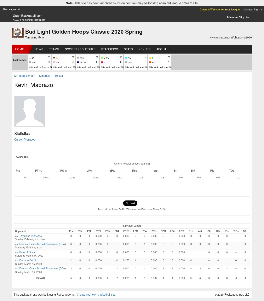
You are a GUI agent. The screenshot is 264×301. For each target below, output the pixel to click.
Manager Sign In (253, 9)
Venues (145, 49)
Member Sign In (238, 17)
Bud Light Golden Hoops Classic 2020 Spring (83, 31)
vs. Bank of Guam (25, 252)
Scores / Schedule (80, 49)
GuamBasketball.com (27, 16)
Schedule (44, 76)
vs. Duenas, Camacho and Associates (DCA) (40, 244)
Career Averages (24, 139)
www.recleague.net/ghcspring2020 (231, 37)
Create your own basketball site (96, 294)
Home (19, 49)
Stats (128, 49)
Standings (109, 49)
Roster (59, 76)
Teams (54, 49)
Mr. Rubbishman (24, 76)
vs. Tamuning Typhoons (28, 236)
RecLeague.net (11, 9)
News (39, 49)
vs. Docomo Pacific (26, 260)
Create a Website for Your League (220, 9)
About (161, 49)
